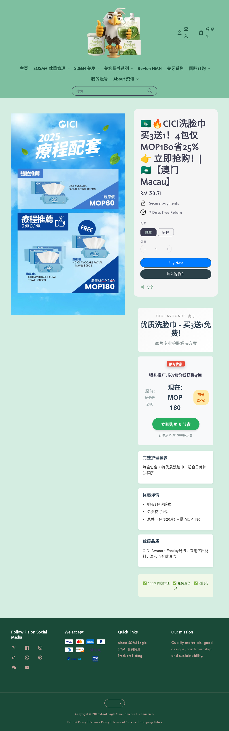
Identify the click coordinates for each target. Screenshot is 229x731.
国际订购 (197, 68)
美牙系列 (175, 68)
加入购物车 (176, 273)
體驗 (148, 232)
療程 (165, 232)
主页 (24, 68)
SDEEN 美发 (84, 68)
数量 (143, 241)
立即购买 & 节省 (176, 424)
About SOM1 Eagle (132, 643)
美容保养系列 (116, 68)
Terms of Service (124, 722)
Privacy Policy (99, 722)
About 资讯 (123, 78)
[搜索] (150, 90)
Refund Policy (76, 722)
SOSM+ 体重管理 (50, 68)
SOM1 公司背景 (129, 649)
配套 (143, 223)
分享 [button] (150, 287)
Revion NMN (150, 68)
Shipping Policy (151, 722)
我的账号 (99, 79)
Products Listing (130, 656)
